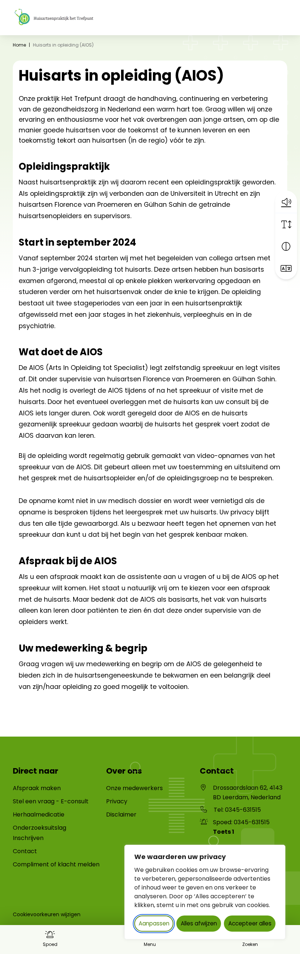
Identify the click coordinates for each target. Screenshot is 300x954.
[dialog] (204, 892)
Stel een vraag (34, 801)
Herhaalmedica (35, 814)
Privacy (116, 801)
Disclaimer (121, 814)
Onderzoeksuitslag (39, 827)
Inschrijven (28, 838)
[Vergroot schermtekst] (286, 224)
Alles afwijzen (199, 923)
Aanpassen (154, 923)
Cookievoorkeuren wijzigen (46, 914)
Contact (25, 851)
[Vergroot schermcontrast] (286, 246)
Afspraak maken (37, 788)
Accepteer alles (249, 923)
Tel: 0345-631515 (237, 810)
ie (62, 814)
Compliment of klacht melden (56, 864)
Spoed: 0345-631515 (241, 827)
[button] (286, 202)
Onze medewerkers (134, 788)
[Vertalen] (286, 268)
